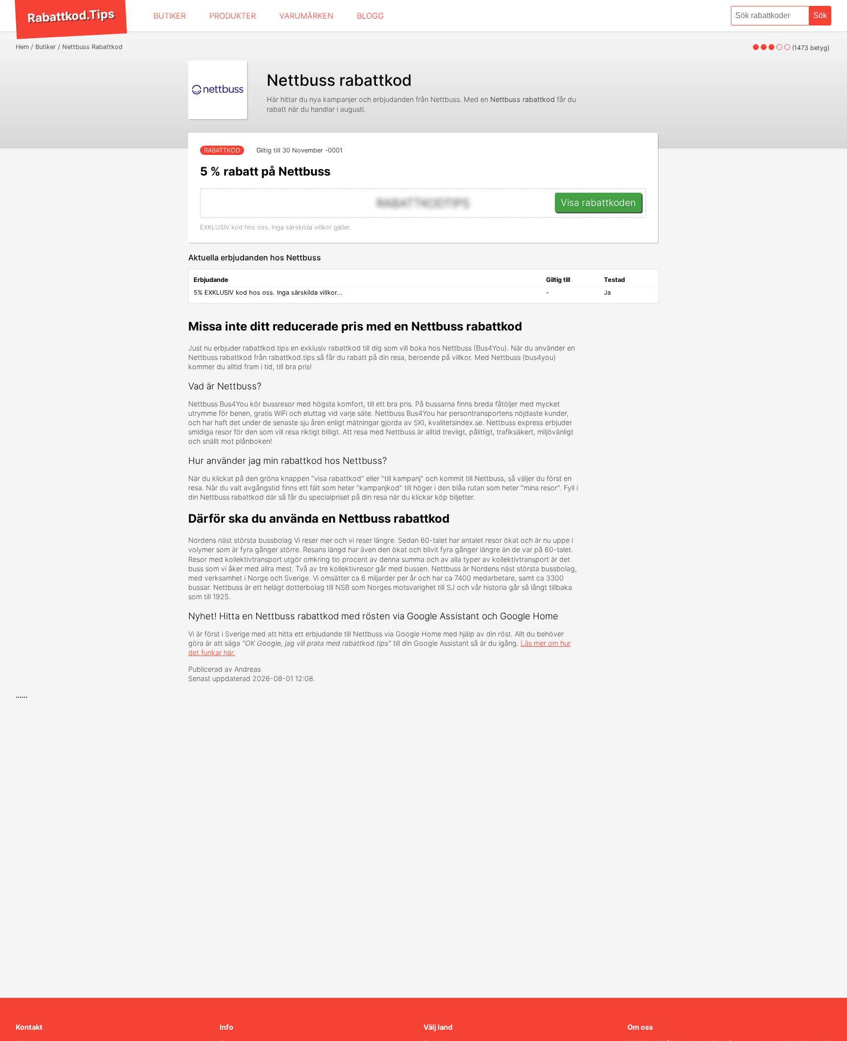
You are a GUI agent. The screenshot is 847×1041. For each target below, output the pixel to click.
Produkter (232, 16)
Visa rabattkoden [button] (598, 202)
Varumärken (306, 16)
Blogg (370, 16)
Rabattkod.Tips (70, 15)
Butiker (169, 16)
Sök (820, 15)
